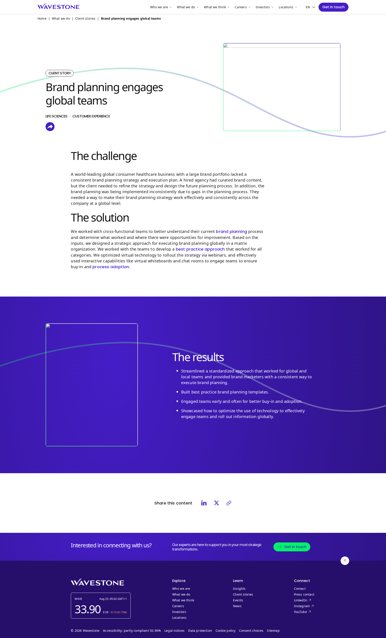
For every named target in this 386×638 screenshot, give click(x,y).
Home (42, 18)
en (308, 7)
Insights (239, 589)
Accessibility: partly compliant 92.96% (132, 631)
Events (238, 600)
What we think (215, 7)
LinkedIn (309, 600)
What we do (186, 7)
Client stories (85, 18)
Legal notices (174, 631)
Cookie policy (225, 631)
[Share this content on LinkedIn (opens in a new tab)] (204, 503)
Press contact (304, 594)
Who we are (159, 7)
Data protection (200, 631)
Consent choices (251, 631)
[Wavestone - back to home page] (58, 6)
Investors (263, 7)
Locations (286, 7)
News (237, 606)
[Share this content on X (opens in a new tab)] (216, 503)
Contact (300, 589)
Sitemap (273, 631)
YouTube (309, 612)
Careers (241, 7)
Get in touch (333, 7)
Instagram (309, 606)
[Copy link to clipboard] (229, 502)
